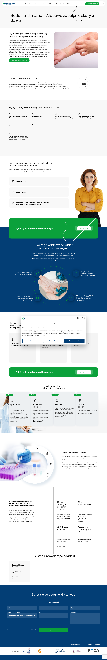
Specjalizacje (38, 3)
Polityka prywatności (75, 644)
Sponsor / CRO (66, 3)
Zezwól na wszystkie (74, 340)
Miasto (40, 612)
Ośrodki (45, 3)
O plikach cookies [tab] (75, 323)
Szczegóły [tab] (53, 323)
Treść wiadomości (73, 612)
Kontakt (81, 3)
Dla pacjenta (58, 3)
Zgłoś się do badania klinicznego (19, 60)
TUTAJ (22, 630)
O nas (26, 3)
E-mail (40, 604)
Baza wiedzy (75, 3)
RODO (84, 644)
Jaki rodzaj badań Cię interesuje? (13, 612)
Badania (31, 3)
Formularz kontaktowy (92, 3)
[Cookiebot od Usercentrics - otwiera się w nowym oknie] (78, 318)
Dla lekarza (51, 3)
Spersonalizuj (52, 340)
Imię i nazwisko (10, 604)
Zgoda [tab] (31, 323)
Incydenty (90, 644)
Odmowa (32, 340)
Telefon (71, 604)
